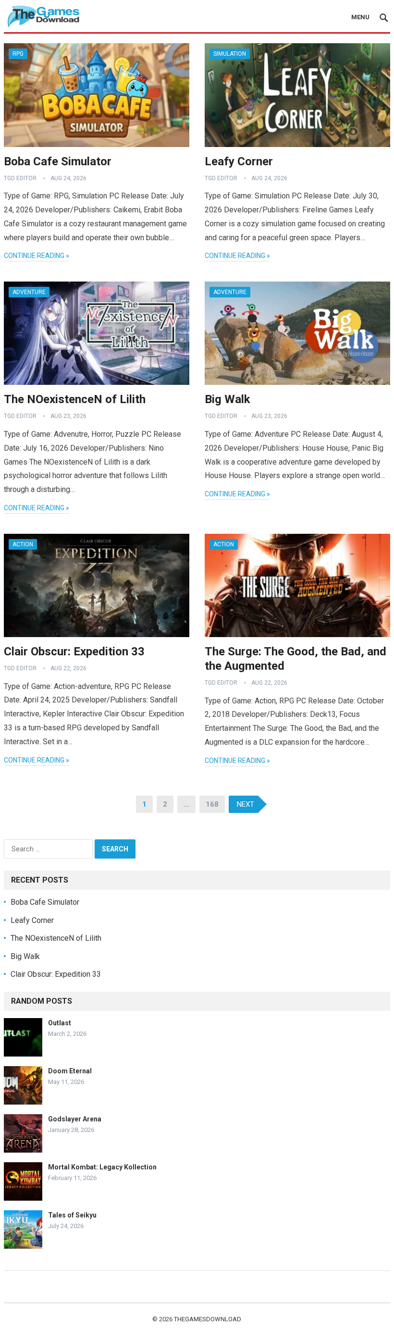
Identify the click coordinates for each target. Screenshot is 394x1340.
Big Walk (227, 399)
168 (212, 804)
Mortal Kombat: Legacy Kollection (102, 1167)
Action (22, 544)
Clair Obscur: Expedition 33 (74, 651)
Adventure (29, 292)
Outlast (59, 1023)
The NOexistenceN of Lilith (75, 399)
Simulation (229, 53)
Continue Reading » (36, 255)
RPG (18, 53)
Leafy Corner (239, 161)
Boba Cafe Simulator (57, 161)
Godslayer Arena (74, 1119)
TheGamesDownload (207, 1319)
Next (245, 804)
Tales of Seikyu (72, 1215)
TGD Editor (20, 178)
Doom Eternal (70, 1071)
